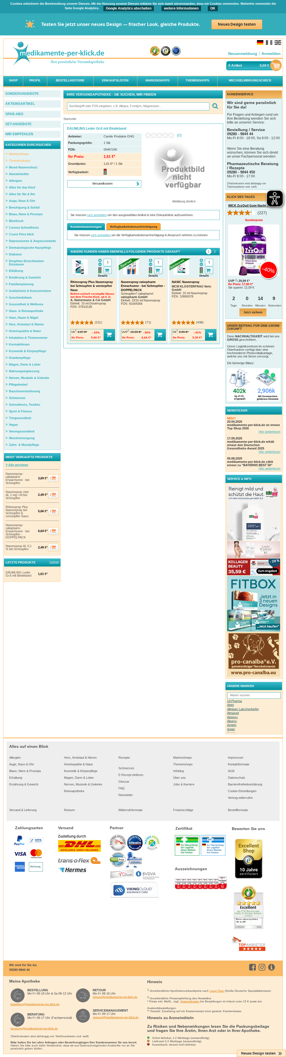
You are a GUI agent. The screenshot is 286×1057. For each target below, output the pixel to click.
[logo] (58, 54)
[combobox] (138, 106)
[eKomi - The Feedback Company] (155, 51)
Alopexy (232, 717)
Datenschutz (236, 777)
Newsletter (125, 795)
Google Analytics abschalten (128, 8)
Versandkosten (189, 1001)
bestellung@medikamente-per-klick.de (35, 1004)
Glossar (123, 781)
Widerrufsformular (130, 810)
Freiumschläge (183, 810)
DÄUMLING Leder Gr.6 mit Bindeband (18, 574)
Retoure (69, 810)
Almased (233, 713)
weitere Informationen (181, 8)
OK (212, 8)
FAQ (121, 788)
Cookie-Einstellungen (242, 791)
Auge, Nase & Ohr (21, 764)
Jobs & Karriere (183, 784)
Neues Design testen (237, 24)
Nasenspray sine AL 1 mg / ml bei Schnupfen (17, 495)
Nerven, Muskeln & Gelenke (83, 784)
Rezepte (124, 757)
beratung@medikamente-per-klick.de (34, 1028)
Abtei (230, 705)
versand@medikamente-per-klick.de (116, 1017)
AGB (231, 771)
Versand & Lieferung (23, 810)
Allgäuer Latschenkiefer (243, 709)
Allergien (15, 757)
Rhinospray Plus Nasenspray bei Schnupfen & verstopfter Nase (17, 511)
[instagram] (263, 967)
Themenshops (183, 764)
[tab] (208, 251)
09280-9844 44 (19, 969)
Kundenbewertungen (86, 226)
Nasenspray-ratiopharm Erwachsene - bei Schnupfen (17, 478)
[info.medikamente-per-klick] (272, 967)
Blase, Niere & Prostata (25, 771)
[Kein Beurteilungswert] (161, 135)
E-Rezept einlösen (130, 775)
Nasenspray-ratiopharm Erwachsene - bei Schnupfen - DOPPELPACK (17, 531)
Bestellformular (238, 810)
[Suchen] (215, 106)
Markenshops (182, 757)
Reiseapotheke (74, 791)
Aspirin (231, 725)
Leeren (54, 561)
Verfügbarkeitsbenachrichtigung (133, 226)
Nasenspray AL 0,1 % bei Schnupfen (19, 548)
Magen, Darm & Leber (79, 777)
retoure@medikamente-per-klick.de (115, 996)
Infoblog (178, 771)
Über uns (179, 777)
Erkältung (15, 777)
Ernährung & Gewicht (23, 784)
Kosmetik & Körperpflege (80, 771)
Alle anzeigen (18, 464)
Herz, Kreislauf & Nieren (80, 757)
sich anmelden (97, 215)
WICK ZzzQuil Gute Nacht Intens (252, 205)
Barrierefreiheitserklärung (245, 784)
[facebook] (253, 967)
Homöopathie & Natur (78, 764)
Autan (231, 729)
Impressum (235, 757)
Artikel (236, 65)
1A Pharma (234, 701)
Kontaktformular (238, 764)
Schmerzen (126, 768)
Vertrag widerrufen (240, 797)
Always (232, 721)
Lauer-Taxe (216, 990)
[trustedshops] (165, 51)
